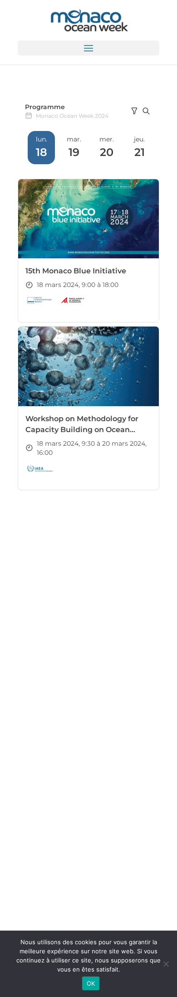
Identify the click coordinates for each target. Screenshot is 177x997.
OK (91, 983)
